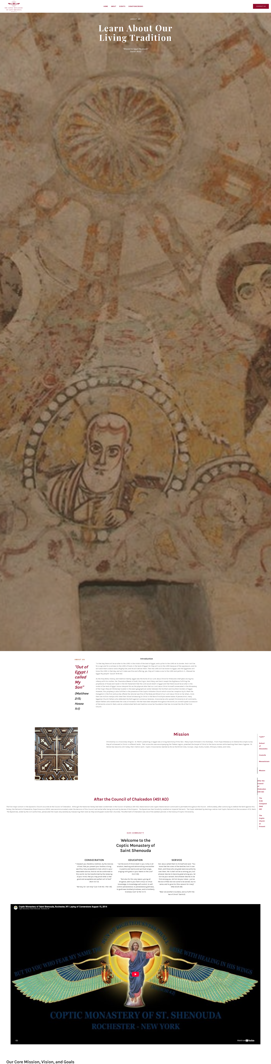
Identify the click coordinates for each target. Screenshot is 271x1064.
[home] (14, 6)
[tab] (261, 737)
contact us (261, 6)
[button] (247, 6)
